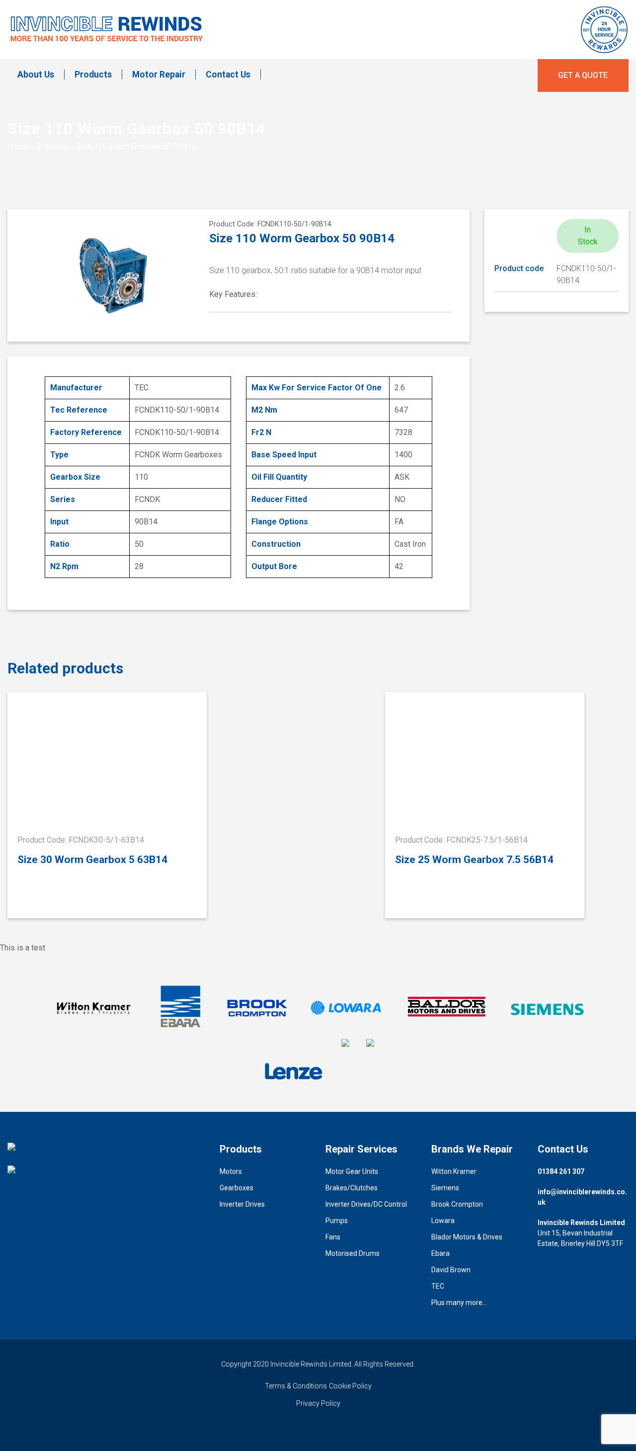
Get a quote (583, 75)
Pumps (336, 1221)
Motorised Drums (352, 1253)
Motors (231, 1171)
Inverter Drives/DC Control (366, 1204)
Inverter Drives (242, 1204)
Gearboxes (236, 1188)
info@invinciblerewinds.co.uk (582, 1197)
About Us (35, 74)
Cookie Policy (350, 1386)
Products (93, 74)
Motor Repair (158, 74)
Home (17, 146)
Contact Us (228, 74)
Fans (332, 1237)
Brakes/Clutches (351, 1188)
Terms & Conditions (296, 1386)
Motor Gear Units (351, 1171)
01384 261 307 (561, 1171)
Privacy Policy (318, 1403)
